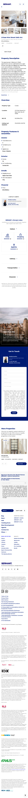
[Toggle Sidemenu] (23, 4)
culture (12, 229)
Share (2, 45)
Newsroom (17, 540)
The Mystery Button (6, 554)
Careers (3, 544)
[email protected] (6, 536)
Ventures (3, 552)
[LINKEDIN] (8, 569)
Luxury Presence (18, 624)
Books (15, 548)
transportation (12, 268)
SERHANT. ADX (18, 519)
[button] (20, 4)
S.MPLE (3, 540)
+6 (23, 30)
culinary (12, 258)
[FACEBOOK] (2, 569)
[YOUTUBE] (17, 569)
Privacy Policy (16, 408)
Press (2, 546)
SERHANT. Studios (19, 518)
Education (16, 544)
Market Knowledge (19, 538)
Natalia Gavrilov (13, 356)
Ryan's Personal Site (6, 550)
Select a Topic (7, 382)
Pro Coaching (17, 546)
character (12, 277)
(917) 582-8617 (13, 361)
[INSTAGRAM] (5, 569)
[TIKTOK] (14, 569)
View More (20, 463)
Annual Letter (5, 548)
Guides (16, 542)
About (3, 538)
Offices (3, 542)
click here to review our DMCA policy (18, 769)
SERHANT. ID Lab (18, 521)
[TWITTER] (11, 569)
